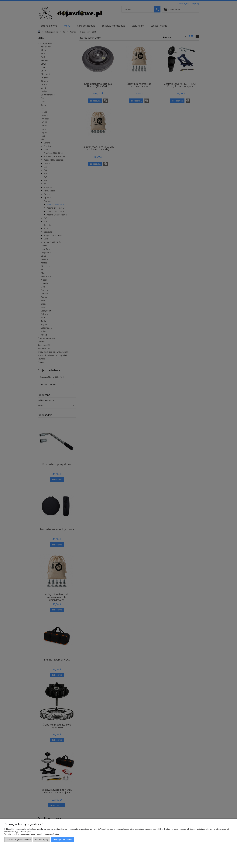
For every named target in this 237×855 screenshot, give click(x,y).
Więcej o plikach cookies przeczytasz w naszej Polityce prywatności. (31, 834)
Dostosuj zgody (41, 839)
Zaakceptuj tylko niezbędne (18, 839)
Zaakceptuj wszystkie (62, 839)
